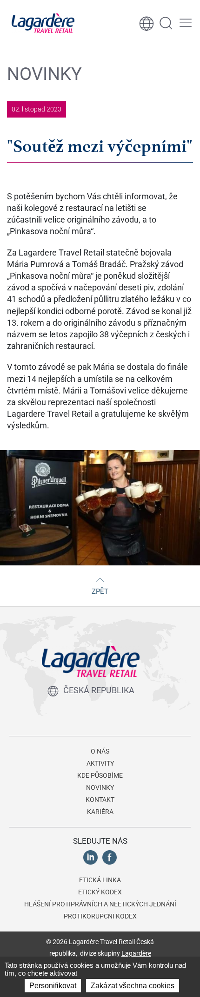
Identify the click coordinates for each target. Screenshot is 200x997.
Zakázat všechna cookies (132, 986)
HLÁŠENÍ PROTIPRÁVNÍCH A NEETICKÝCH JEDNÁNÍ (100, 904)
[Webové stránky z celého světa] (146, 23)
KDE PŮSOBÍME (100, 775)
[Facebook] (109, 856)
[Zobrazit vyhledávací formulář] (166, 23)
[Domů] (43, 23)
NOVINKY (100, 787)
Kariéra (100, 811)
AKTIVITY (100, 763)
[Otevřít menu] (185, 23)
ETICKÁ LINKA (100, 880)
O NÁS (100, 751)
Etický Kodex (100, 892)
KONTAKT (100, 799)
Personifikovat (52, 986)
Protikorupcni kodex (100, 916)
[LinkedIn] (90, 856)
